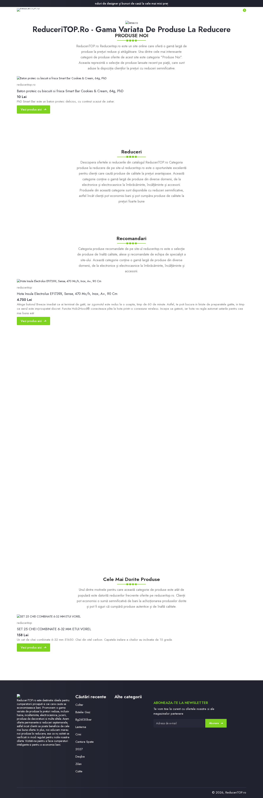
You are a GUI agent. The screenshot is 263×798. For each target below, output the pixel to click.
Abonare (214, 723)
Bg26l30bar (83, 719)
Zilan (78, 764)
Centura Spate (84, 741)
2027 (79, 749)
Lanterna (80, 727)
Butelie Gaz (82, 712)
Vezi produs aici (31, 109)
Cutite (78, 771)
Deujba (80, 756)
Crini (78, 734)
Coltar (79, 705)
